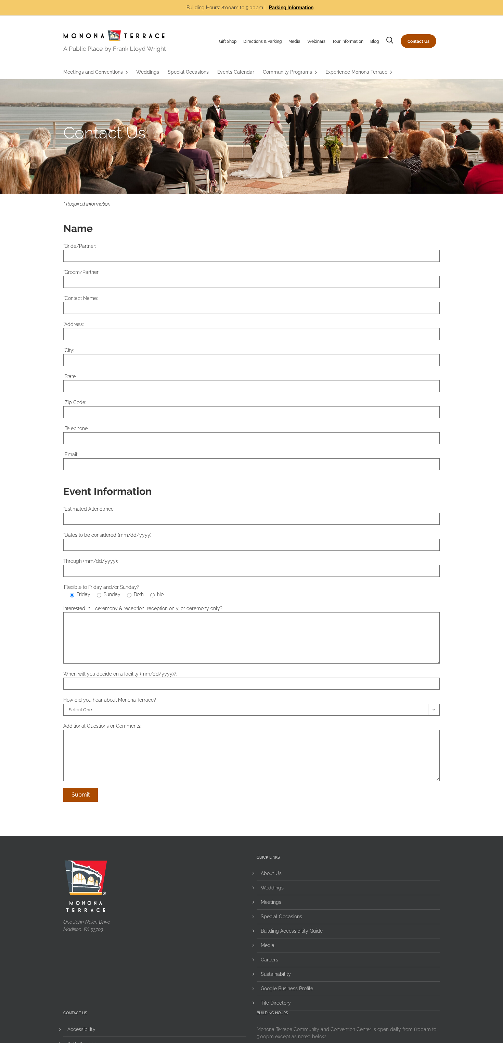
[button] (390, 41)
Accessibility (81, 1029)
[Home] (114, 41)
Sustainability (276, 974)
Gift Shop (227, 41)
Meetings (271, 902)
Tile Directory (276, 1003)
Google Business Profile (287, 988)
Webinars (316, 41)
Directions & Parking (262, 41)
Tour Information (347, 41)
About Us (271, 873)
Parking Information (291, 7)
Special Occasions (281, 916)
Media (294, 41)
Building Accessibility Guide (292, 931)
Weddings (272, 887)
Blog (374, 41)
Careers (269, 959)
